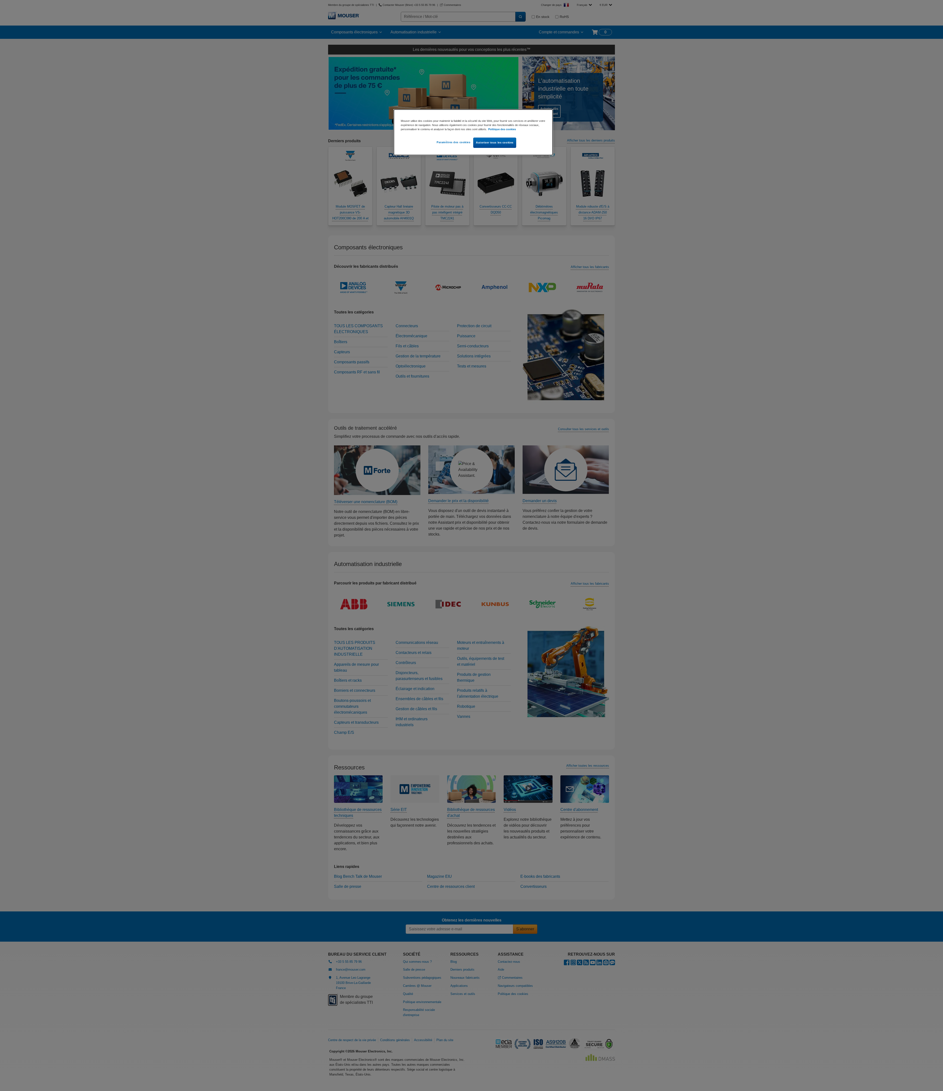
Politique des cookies (502, 129)
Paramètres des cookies (454, 142)
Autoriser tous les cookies (494, 142)
